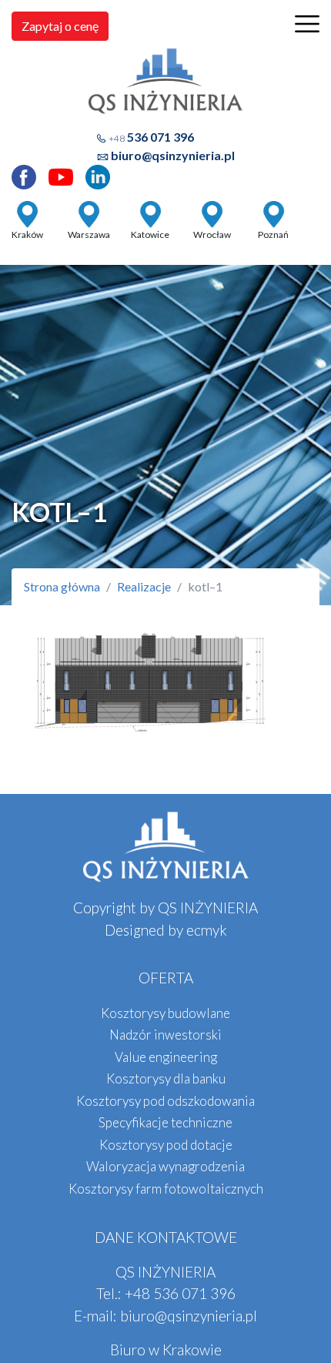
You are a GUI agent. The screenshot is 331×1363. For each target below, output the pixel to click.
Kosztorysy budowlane (165, 1013)
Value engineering (166, 1057)
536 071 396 (151, 136)
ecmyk (206, 930)
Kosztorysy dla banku (166, 1078)
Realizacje (144, 586)
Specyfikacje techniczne (165, 1122)
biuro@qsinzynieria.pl (173, 155)
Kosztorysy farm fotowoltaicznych (166, 1188)
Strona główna (62, 586)
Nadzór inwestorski (165, 1034)
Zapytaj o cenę (60, 25)
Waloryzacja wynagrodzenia (165, 1166)
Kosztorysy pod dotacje (165, 1145)
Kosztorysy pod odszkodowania (165, 1101)
